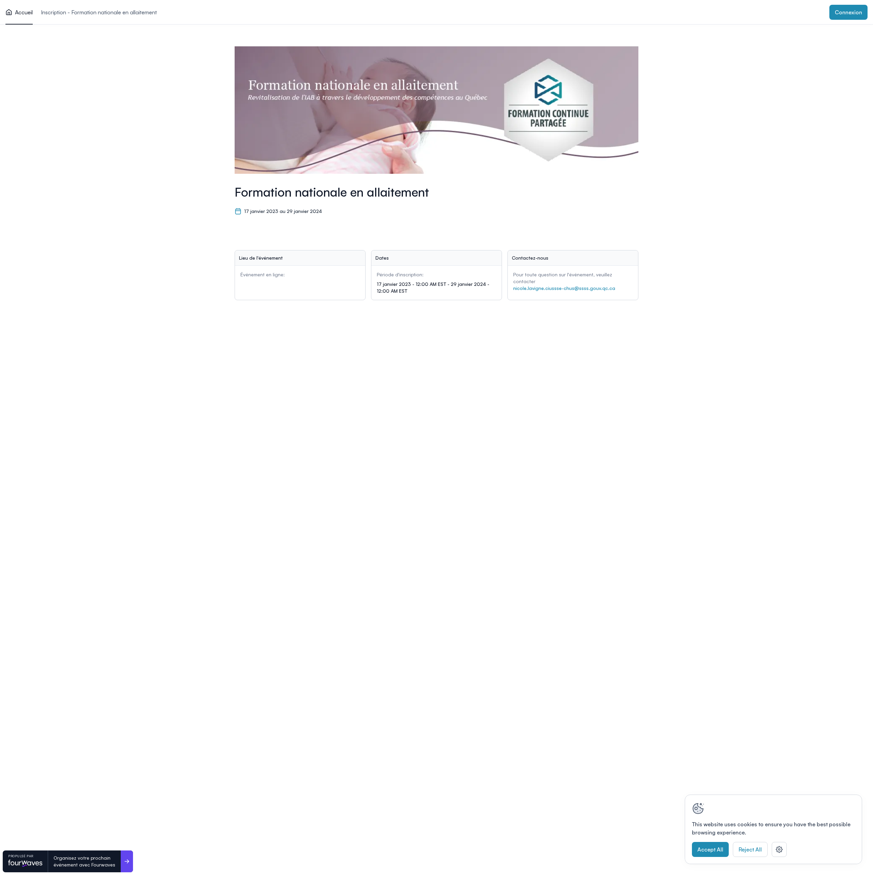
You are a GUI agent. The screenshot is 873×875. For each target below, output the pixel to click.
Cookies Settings (779, 849)
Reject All (750, 849)
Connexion (848, 12)
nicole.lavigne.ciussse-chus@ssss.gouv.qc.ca (564, 288)
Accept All (710, 849)
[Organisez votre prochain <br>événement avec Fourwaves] (127, 861)
